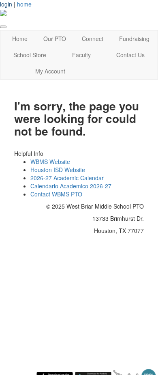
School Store (29, 55)
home (24, 4)
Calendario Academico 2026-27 (70, 186)
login (6, 4)
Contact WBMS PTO (56, 194)
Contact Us (130, 55)
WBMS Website (50, 161)
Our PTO (54, 38)
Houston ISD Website (57, 170)
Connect (92, 38)
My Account (50, 71)
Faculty (81, 55)
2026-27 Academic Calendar (67, 178)
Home (20, 38)
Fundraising (134, 38)
